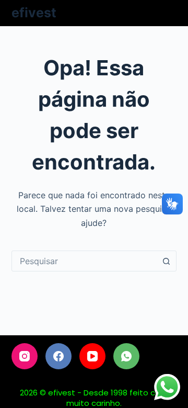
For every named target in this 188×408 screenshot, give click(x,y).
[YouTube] (92, 356)
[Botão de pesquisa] (166, 261)
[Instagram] (24, 356)
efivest (33, 12)
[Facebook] (58, 356)
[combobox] (84, 261)
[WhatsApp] (126, 356)
